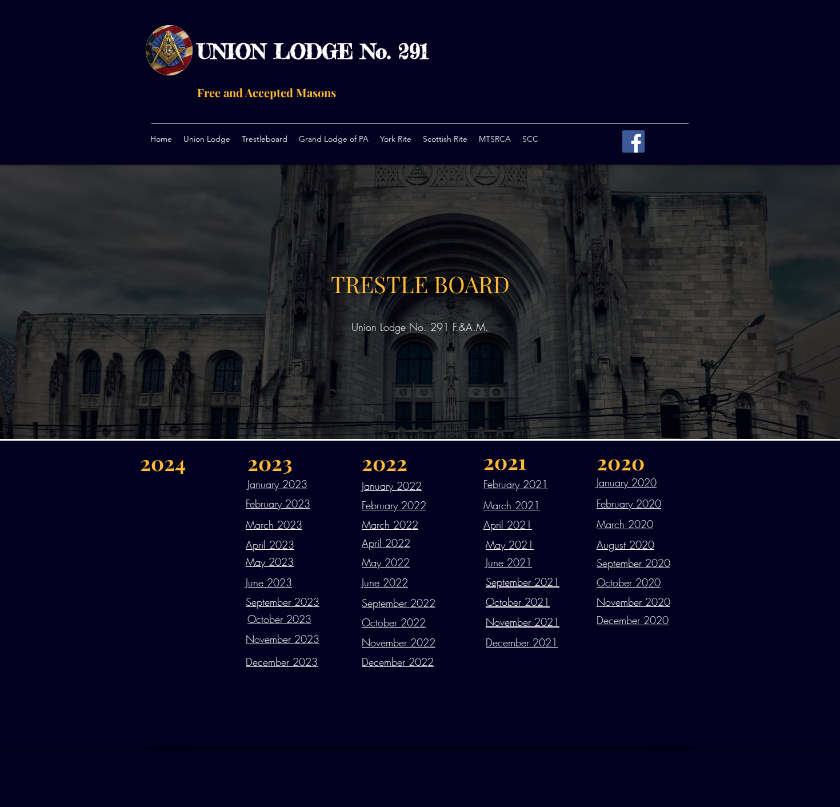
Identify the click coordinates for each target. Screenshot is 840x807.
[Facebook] (633, 141)
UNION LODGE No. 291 (313, 51)
